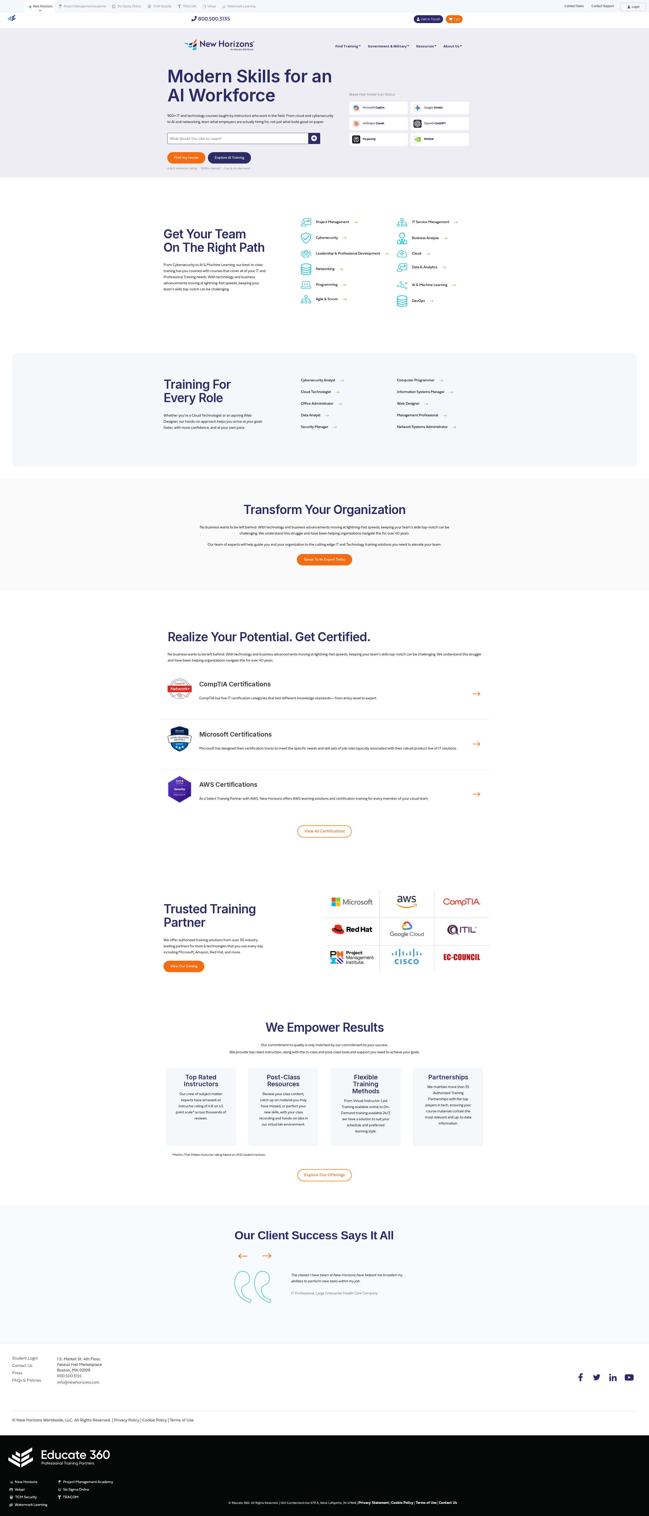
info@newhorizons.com (78, 1383)
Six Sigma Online (129, 6)
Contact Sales (574, 6)
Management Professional (418, 415)
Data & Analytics (424, 267)
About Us (451, 46)
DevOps (418, 301)
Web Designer (408, 404)
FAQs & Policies (26, 1381)
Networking (325, 269)
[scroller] (640, 1510)
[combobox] (238, 138)
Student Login (25, 1359)
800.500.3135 (213, 19)
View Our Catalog (183, 966)
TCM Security (162, 6)
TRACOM (189, 6)
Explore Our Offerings (324, 1175)
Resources (425, 46)
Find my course (186, 158)
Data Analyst (311, 415)
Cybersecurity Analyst (318, 380)
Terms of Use (182, 1420)
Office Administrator (317, 404)
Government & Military (387, 46)
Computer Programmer (416, 380)
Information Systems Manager (421, 392)
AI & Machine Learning (429, 285)
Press (17, 1373)
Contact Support (602, 6)
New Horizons (42, 6)
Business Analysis (425, 238)
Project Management (332, 222)
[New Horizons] (219, 44)
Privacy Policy (126, 1420)
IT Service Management (430, 222)
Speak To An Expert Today (324, 560)
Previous (239, 1256)
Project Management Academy (84, 6)
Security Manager (315, 427)
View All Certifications (324, 831)
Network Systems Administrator (422, 427)
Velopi (211, 6)
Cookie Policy (154, 1420)
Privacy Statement (373, 1503)
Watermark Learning (241, 6)
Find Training (346, 46)
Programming (326, 285)
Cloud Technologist (316, 392)
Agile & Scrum (327, 299)
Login (635, 7)
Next (270, 1255)
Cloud (416, 254)
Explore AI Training (229, 158)
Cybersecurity (327, 238)
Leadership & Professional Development (348, 254)
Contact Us (22, 1366)
